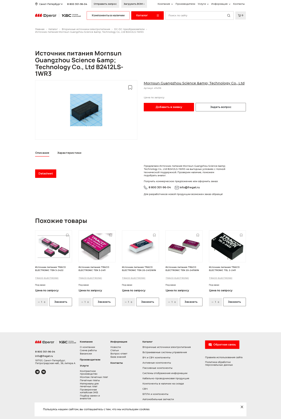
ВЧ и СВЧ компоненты (156, 357)
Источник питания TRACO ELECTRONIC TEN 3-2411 (94, 268)
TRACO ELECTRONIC (47, 278)
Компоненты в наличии (108, 15)
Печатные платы (90, 380)
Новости (115, 347)
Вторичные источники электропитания (166, 347)
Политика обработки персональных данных (219, 363)
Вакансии (86, 353)
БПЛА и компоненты (155, 394)
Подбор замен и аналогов (90, 397)
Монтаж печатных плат (94, 377)
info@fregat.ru (190, 187)
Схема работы (88, 350)
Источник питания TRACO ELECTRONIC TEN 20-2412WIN (139, 268)
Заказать (60, 301)
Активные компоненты (156, 362)
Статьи (114, 350)
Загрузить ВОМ (133, 3)
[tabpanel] (86, 173)
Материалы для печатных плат (89, 385)
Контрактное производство (88, 372)
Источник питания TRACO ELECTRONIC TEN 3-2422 (50, 268)
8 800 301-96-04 (77, 4)
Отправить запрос (105, 3)
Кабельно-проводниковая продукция (165, 378)
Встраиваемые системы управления (164, 352)
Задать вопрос (220, 107)
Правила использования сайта (223, 357)
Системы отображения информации (164, 373)
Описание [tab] (42, 152)
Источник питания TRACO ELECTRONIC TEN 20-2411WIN (182, 268)
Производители (90, 359)
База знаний (118, 357)
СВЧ (145, 389)
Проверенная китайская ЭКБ (89, 391)
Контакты (116, 363)
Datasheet (46, 173)
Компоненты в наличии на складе (163, 383)
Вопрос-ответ (118, 353)
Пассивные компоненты (157, 368)
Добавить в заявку (169, 107)
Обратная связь (224, 344)
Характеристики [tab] (69, 152)
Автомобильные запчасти (158, 399)
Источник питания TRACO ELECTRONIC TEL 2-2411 (224, 268)
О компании (87, 347)
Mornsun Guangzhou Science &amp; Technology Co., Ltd (194, 83)
